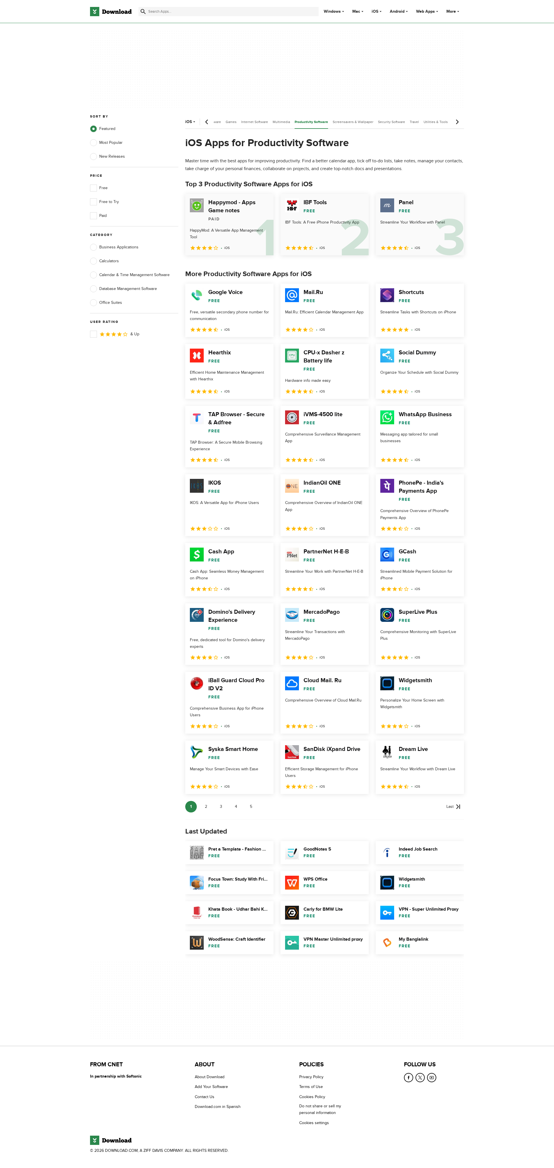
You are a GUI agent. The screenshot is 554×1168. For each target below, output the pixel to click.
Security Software (391, 122)
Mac (356, 12)
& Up (134, 334)
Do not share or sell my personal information (320, 1109)
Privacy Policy (311, 1076)
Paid (103, 215)
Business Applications (118, 247)
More (451, 11)
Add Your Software (211, 1087)
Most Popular (111, 142)
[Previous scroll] (207, 122)
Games (231, 122)
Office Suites (110, 302)
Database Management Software (128, 288)
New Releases (112, 156)
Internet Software (254, 122)
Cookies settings (314, 1122)
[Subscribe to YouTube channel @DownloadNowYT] (431, 1077)
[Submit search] (143, 11)
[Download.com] (111, 11)
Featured (107, 128)
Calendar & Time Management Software (134, 274)
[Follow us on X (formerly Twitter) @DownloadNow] (420, 1077)
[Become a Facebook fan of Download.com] (408, 1077)
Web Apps (425, 12)
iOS (375, 12)
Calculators (109, 260)
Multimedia (281, 122)
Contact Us (204, 1096)
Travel (414, 122)
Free (103, 187)
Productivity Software (311, 122)
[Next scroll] (457, 122)
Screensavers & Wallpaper (353, 122)
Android (397, 12)
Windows (332, 12)
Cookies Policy (312, 1096)
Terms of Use (311, 1087)
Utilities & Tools (436, 122)
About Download (209, 1076)
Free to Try (109, 201)
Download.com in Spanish (218, 1106)
